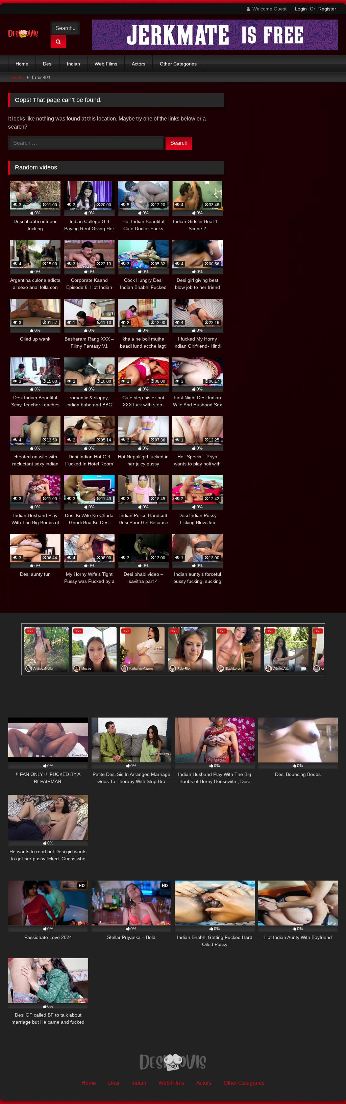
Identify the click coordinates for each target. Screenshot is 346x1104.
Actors (138, 63)
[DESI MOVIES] (25, 34)
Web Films (106, 63)
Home (22, 63)
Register (327, 8)
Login (301, 8)
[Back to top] (325, 1083)
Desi (47, 63)
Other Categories (178, 63)
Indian (73, 63)
